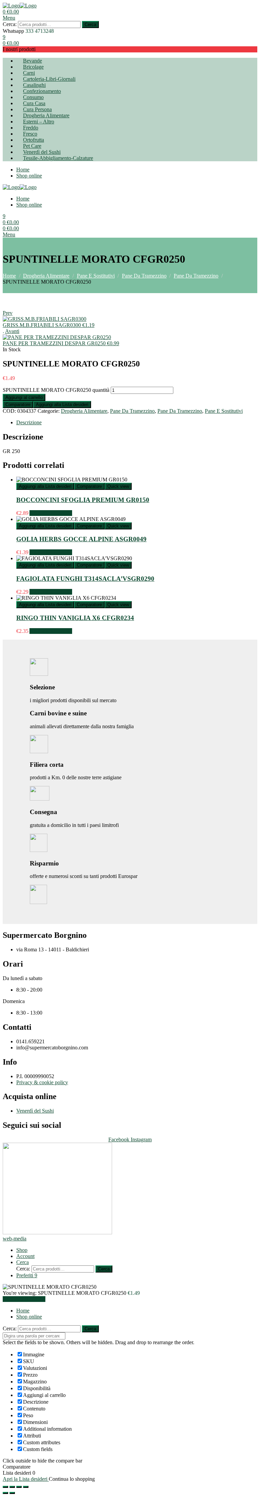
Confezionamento (42, 91)
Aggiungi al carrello (24, 397)
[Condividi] (12, 1487)
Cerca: (10, 24)
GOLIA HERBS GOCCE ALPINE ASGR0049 (81, 539)
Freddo (30, 127)
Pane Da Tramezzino (144, 276)
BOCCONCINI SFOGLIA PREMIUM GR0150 (82, 499)
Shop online (29, 176)
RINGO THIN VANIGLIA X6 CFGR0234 (75, 617)
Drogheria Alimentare (46, 115)
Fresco (30, 134)
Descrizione (29, 422)
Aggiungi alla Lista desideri (62, 404)
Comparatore (17, 404)
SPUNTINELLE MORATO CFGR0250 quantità (56, 390)
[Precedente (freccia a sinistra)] (5, 1493)
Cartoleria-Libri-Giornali (49, 79)
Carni (29, 73)
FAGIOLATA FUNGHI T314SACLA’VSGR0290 (85, 578)
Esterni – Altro (38, 121)
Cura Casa (34, 103)
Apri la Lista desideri (26, 1479)
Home (22, 169)
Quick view (118, 486)
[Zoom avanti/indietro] (25, 1487)
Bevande (32, 61)
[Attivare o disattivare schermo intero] (19, 1487)
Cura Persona (37, 109)
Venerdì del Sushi (42, 152)
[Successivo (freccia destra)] (12, 1493)
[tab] (136, 423)
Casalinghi (34, 85)
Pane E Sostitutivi (96, 276)
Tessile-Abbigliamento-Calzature (58, 158)
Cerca (90, 24)
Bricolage (33, 67)
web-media (14, 1238)
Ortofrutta (33, 140)
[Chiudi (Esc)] (5, 1487)
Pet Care (32, 146)
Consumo (33, 97)
